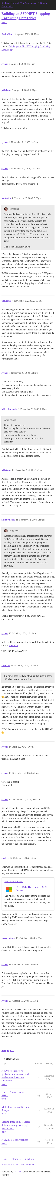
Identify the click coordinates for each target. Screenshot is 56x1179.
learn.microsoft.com (13, 881)
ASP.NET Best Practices (14, 1139)
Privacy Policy (27, 1164)
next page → (7, 1050)
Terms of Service (10, 1164)
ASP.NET (13, 645)
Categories (15, 1159)
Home (4, 1159)
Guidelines (28, 1159)
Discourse (18, 1171)
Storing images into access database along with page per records (15, 1125)
